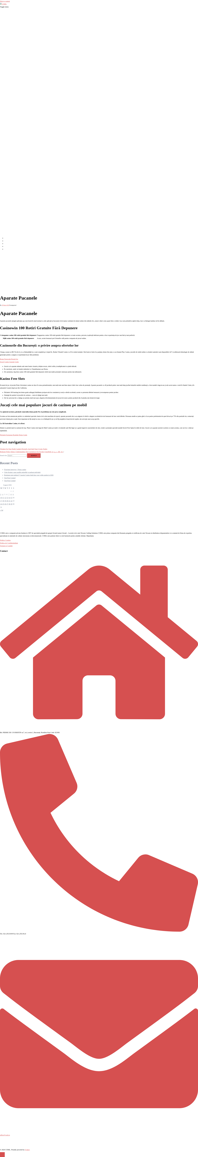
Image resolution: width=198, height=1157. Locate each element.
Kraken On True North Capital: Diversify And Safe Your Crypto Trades (24, 449)
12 (5, 498)
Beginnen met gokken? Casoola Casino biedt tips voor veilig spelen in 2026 (28, 475)
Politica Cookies (5, 540)
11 (3, 498)
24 (1, 504)
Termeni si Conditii (6, 546)
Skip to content (5, 1)
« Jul (1, 510)
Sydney (27, 1150)
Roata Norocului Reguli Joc (9, 359)
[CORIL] (3, 4)
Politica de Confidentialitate (9, 543)
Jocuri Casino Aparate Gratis (9, 362)
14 (9, 498)
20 (7, 501)
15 (11, 498)
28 (9, 504)
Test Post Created (9, 478)
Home (6, 238)
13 (7, 498)
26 (5, 504)
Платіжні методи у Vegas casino (15, 469)
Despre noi (7, 249)
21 (9, 501)
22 (11, 501)
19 (5, 501)
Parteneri (7, 241)
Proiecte (6, 243)
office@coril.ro (5, 1135)
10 (1, 498)
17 (1, 501)
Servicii (6, 246)
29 (11, 504)
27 (7, 504)
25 (3, 504)
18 (3, 501)
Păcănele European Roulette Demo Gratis (13, 435)
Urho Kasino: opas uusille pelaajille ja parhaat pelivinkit (22, 472)
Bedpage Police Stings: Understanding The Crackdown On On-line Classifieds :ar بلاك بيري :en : (31, 452)
